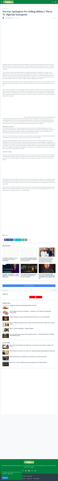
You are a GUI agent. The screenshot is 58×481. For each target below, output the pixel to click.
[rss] (35, 471)
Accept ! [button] (5, 477)
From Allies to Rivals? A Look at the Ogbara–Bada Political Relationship (10, 259)
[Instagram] (49, 297)
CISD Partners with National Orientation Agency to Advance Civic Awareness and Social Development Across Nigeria (46, 259)
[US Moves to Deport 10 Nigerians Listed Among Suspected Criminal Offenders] (5, 364)
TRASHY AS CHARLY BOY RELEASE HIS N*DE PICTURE (23, 305)
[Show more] (29, 240)
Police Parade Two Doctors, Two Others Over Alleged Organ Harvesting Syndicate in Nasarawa (32, 351)
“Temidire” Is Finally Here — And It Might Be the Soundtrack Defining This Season (10, 276)
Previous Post (5, 290)
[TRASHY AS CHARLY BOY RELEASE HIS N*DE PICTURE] (5, 307)
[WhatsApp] (23, 240)
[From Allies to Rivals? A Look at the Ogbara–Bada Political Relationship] (10, 252)
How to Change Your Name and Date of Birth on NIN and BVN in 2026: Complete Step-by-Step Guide (32, 323)
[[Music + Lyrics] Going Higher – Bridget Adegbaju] (5, 330)
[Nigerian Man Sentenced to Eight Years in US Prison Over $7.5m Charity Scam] (5, 358)
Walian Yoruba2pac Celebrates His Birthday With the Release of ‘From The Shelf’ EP (30, 317)
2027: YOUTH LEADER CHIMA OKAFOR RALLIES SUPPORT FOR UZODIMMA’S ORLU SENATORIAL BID (47, 276)
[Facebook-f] (8, 297)
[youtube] (35, 297)
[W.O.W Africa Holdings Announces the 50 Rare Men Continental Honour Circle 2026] (29, 268)
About (24, 478)
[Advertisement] (29, 42)
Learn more (10, 473)
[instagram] (32, 471)
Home (3, 8)
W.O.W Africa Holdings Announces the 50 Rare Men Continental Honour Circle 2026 (29, 276)
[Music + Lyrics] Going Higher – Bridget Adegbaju (21, 328)
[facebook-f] (23, 471)
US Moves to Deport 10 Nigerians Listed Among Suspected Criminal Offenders (28, 362)
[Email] (26, 240)
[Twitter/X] (22, 297)
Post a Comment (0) (29, 285)
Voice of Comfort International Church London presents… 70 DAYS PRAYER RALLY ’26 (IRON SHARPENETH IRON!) (32, 335)
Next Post (54, 290)
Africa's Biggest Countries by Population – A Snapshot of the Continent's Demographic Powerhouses (30, 312)
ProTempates (35, 476)
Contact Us (29, 478)
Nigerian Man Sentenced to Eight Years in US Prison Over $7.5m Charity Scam (28, 356)
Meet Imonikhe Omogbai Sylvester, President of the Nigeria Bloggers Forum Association (29, 259)
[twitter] (26, 471)
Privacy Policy (36, 478)
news (7, 8)
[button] (1, 2)
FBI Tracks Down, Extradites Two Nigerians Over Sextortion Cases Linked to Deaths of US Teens (31, 346)
